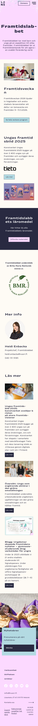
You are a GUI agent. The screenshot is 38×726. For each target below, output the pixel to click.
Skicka (9, 648)
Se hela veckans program (16, 120)
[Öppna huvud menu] (34, 3)
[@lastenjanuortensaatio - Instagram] (11, 686)
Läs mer (9, 177)
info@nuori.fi (10, 693)
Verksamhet (10, 670)
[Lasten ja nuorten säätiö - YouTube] (21, 686)
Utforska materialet (19, 239)
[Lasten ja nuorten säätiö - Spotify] (26, 686)
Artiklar (8, 679)
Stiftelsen (9, 674)
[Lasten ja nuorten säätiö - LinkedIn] (16, 686)
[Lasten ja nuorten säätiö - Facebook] (5, 686)
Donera (24, 3)
